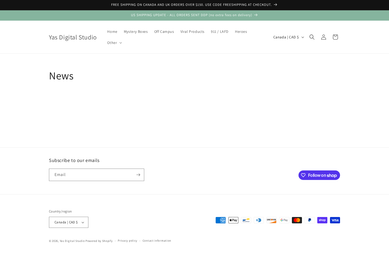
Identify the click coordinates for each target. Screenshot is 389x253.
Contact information (157, 240)
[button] (114, 42)
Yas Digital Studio (72, 241)
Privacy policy (127, 240)
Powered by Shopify (99, 241)
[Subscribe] (138, 175)
